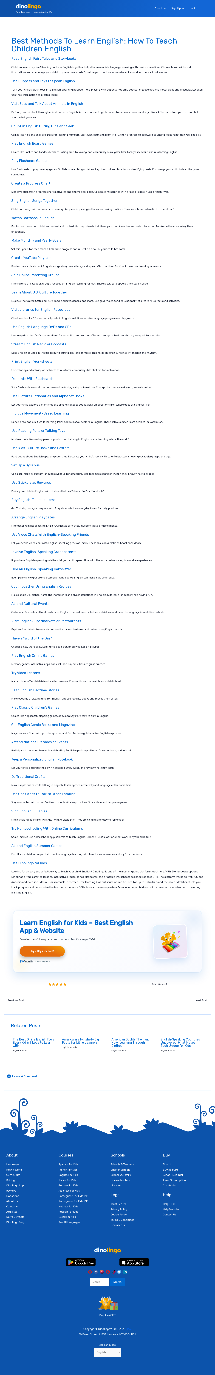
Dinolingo (99, 871)
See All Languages (69, 1222)
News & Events (15, 1217)
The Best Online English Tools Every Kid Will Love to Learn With (33, 1042)
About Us (12, 1201)
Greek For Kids (67, 1217)
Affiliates (11, 1212)
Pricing (10, 1180)
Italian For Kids (67, 1180)
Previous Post (14, 1000)
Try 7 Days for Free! (42, 951)
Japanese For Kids (69, 1191)
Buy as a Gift (170, 1170)
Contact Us (169, 1214)
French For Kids (68, 1170)
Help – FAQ (169, 1204)
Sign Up (176, 8)
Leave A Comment (22, 1076)
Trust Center (118, 1204)
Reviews (11, 1191)
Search (117, 1282)
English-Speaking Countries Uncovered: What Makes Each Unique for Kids (180, 1042)
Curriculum (13, 1175)
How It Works (14, 1170)
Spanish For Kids (68, 1164)
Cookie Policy (119, 1214)
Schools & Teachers (122, 1164)
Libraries (116, 1185)
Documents (118, 1225)
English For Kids (20, 1050)
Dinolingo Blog (15, 1222)
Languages (12, 1164)
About (158, 8)
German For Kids (68, 1185)
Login (193, 8)
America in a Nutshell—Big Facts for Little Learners (80, 1040)
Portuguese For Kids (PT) (73, 1196)
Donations (12, 1196)
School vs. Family (121, 1175)
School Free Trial (173, 1175)
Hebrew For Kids (68, 1206)
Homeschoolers (120, 1180)
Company (12, 1206)
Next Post (203, 1000)
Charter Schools (120, 1170)
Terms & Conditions (122, 1220)
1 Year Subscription (174, 1180)
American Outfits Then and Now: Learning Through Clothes (130, 1042)
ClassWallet (170, 1185)
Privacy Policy (119, 1209)
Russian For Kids (68, 1212)
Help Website (171, 1209)
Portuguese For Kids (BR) (73, 1201)
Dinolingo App (15, 1185)
